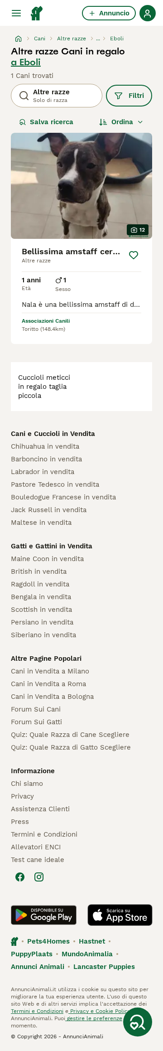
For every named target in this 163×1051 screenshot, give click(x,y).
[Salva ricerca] (137, 1021)
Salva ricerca (51, 122)
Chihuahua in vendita (45, 446)
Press (20, 822)
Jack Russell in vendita (48, 510)
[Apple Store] (120, 915)
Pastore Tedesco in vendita (55, 484)
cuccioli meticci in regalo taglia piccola (44, 386)
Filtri (136, 96)
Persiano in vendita (42, 622)
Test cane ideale (37, 860)
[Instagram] (39, 877)
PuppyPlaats (32, 954)
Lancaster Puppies (104, 967)
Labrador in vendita (42, 472)
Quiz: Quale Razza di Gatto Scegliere (71, 747)
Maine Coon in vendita (47, 559)
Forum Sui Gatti (36, 722)
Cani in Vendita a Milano (50, 671)
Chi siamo (27, 784)
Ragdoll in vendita (40, 584)
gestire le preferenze (93, 1018)
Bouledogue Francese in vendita (63, 497)
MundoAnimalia (87, 954)
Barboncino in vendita (46, 459)
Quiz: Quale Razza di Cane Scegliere (70, 735)
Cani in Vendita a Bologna (52, 697)
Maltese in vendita (41, 522)
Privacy (22, 796)
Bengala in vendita (41, 597)
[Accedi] (147, 13)
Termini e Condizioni (44, 834)
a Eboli (26, 62)
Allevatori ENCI (36, 847)
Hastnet (92, 941)
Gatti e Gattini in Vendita (51, 546)
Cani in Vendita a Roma (48, 684)
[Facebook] (20, 877)
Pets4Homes (48, 941)
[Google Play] (44, 915)
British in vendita (39, 571)
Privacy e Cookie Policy (99, 1011)
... (98, 38)
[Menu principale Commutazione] (16, 13)
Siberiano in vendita (43, 635)
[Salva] (133, 255)
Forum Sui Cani (36, 709)
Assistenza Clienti (40, 809)
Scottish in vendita (41, 609)
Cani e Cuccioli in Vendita (53, 434)
